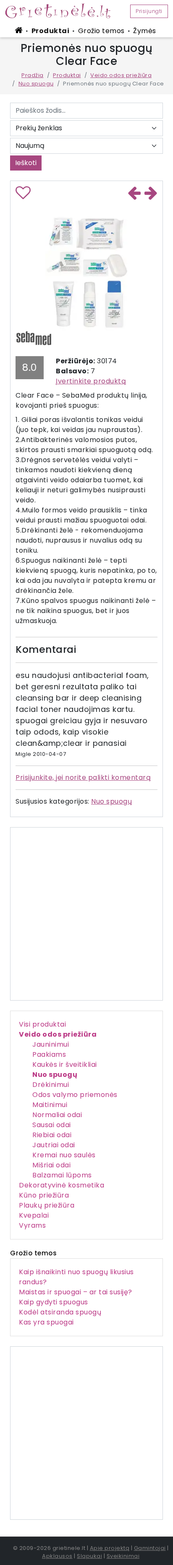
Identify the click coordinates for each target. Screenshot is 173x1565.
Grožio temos (101, 31)
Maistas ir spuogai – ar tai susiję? (75, 1292)
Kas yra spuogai (46, 1322)
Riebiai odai (51, 1135)
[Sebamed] (34, 338)
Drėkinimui (50, 1084)
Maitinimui (49, 1105)
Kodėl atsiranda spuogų (60, 1312)
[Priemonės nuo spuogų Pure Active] (151, 194)
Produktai (50, 31)
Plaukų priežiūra (46, 1205)
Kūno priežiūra (44, 1195)
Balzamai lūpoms (62, 1175)
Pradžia (32, 75)
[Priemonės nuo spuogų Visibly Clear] (134, 194)
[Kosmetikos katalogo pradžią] (20, 30)
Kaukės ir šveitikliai (64, 1064)
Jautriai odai (53, 1145)
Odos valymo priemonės (75, 1094)
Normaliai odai (57, 1115)
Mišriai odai (51, 1165)
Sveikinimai (123, 1556)
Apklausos (57, 1556)
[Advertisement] (86, 1433)
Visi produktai (42, 1024)
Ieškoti (26, 163)
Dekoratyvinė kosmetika (61, 1185)
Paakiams (49, 1054)
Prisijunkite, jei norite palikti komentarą (83, 777)
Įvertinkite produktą (91, 381)
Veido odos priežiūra (121, 75)
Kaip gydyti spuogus (53, 1302)
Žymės (144, 31)
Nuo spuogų (36, 84)
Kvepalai (34, 1215)
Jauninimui (50, 1044)
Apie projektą (110, 1548)
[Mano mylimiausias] (23, 196)
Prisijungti (149, 11)
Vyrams (32, 1225)
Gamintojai (150, 1548)
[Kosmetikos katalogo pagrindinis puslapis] (61, 10)
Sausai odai (51, 1125)
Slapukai (89, 1556)
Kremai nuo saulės (64, 1155)
